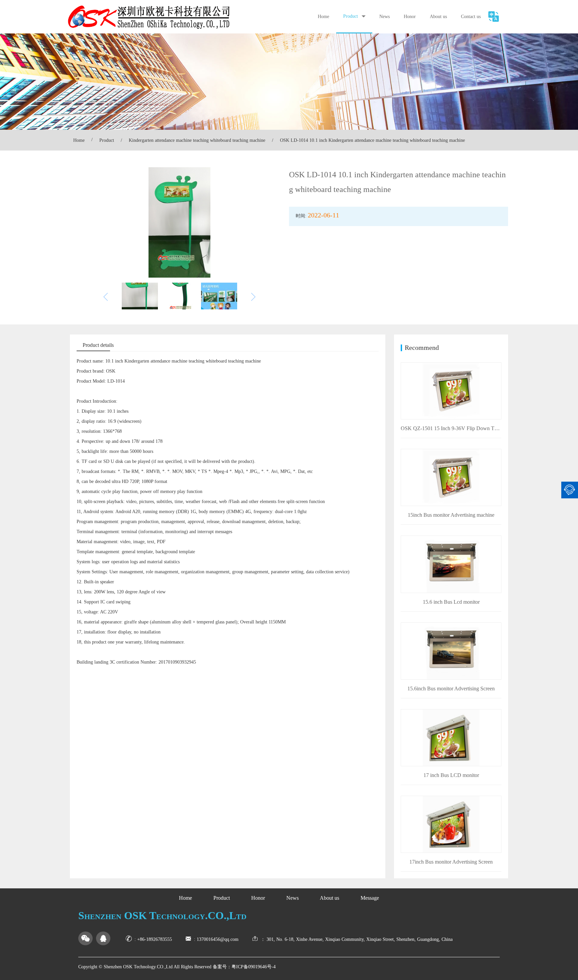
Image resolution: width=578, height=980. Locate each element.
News (384, 16)
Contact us (471, 16)
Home (323, 16)
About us (438, 16)
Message (370, 898)
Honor (410, 16)
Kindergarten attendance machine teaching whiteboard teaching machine (197, 140)
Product (350, 16)
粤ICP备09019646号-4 (253, 966)
